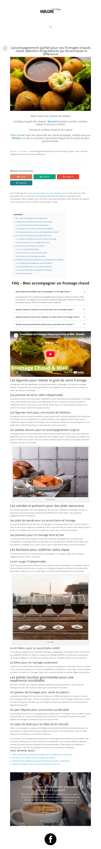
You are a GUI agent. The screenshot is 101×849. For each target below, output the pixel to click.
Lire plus (50, 810)
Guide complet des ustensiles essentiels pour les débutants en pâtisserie (42, 754)
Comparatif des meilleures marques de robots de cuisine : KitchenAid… (41, 761)
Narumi (52, 121)
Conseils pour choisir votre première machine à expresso (50, 788)
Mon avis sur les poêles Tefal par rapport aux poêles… (34, 757)
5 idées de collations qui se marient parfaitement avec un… (36, 764)
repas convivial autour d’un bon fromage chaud (47, 193)
